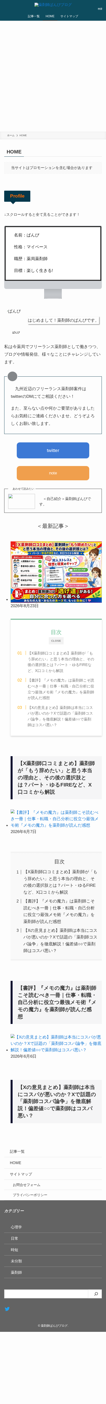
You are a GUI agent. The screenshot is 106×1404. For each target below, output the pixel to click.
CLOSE (56, 640)
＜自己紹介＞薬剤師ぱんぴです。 (65, 501)
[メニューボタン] (6, 6)
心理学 (16, 1227)
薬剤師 (16, 1272)
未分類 (16, 1261)
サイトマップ (21, 1174)
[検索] (96, 1294)
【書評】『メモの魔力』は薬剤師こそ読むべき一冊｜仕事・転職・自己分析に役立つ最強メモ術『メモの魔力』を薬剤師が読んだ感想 (61, 689)
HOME (15, 1163)
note (53, 472)
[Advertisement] (53, 76)
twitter (53, 450)
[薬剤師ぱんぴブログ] (53, 6)
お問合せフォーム (26, 1185)
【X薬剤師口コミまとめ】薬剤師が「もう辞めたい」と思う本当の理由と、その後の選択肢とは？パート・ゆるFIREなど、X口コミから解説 (61, 662)
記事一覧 (17, 1151)
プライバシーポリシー (30, 1195)
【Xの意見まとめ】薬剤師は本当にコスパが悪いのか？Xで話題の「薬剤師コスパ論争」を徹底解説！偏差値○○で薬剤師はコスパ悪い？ (60, 716)
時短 (14, 1250)
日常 (14, 1238)
